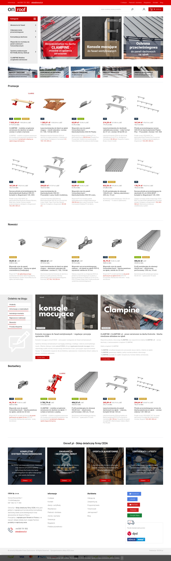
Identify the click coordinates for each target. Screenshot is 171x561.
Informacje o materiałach (18, 309)
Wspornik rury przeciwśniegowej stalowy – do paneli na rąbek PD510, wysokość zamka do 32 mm (85, 268)
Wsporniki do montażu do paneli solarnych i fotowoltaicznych (19, 44)
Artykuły (12, 305)
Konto (144, 9)
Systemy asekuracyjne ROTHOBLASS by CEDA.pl (19, 52)
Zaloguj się (91, 498)
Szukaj (132, 9)
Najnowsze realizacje (17, 318)
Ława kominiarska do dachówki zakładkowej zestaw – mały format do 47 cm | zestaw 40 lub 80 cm (116, 130)
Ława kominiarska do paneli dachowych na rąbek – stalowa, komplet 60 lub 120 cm (115, 410)
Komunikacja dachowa (18, 37)
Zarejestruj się (92, 502)
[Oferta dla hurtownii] (105, 466)
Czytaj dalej (41, 357)
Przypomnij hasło (93, 505)
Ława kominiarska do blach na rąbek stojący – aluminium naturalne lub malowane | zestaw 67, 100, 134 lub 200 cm (54, 269)
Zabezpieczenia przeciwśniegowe (16, 31)
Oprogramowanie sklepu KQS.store (62, 550)
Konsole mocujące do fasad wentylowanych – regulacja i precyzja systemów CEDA (63, 335)
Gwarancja (51, 519)
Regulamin (147, 2)
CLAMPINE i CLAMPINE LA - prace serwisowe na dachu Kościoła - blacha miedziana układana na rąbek (131, 335)
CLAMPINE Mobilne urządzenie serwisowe (18, 59)
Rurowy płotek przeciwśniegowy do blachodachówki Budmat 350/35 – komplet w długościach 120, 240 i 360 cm (22, 194)
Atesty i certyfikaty (54, 505)
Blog (161, 2)
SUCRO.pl (160, 550)
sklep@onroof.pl (37, 2)
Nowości (12, 322)
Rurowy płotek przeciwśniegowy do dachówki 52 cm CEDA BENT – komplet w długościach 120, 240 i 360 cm (147, 194)
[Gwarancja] (66, 466)
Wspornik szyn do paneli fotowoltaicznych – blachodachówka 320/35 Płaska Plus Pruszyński (84, 131)
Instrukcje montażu (16, 313)
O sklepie (124, 2)
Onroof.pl (17, 9)
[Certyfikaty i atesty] (144, 466)
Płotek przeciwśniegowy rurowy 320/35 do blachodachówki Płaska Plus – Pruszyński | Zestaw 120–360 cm (148, 131)
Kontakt (155, 2)
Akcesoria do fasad (17, 25)
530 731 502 (23, 2)
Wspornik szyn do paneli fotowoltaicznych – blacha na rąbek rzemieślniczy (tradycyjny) (22, 268)
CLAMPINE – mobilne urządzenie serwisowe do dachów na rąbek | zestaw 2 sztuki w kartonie (21, 130)
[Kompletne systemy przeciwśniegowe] (26, 466)
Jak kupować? (92, 512)
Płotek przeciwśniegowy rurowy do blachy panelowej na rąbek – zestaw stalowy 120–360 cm (148, 410)
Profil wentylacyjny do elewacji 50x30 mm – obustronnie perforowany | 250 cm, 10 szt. (145, 268)
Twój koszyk (91, 509)
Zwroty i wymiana (54, 516)
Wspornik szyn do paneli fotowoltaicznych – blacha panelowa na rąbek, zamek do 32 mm (117, 268)
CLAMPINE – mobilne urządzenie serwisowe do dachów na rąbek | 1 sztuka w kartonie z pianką (53, 410)
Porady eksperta (15, 327)
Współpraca (52, 509)
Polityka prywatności (55, 527)
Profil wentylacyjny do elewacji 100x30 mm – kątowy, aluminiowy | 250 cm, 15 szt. (116, 193)
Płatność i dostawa (135, 2)
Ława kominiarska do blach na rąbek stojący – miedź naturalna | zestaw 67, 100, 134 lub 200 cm (54, 130)
